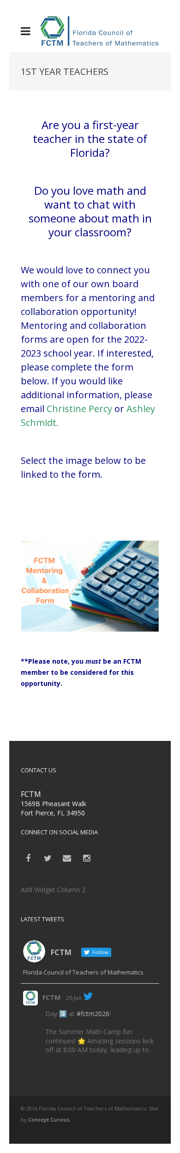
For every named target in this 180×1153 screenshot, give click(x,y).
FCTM (51, 997)
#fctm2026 (93, 1013)
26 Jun (74, 998)
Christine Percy (79, 408)
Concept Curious (48, 1119)
